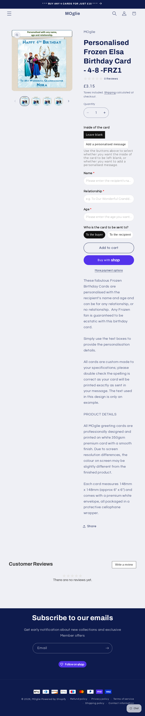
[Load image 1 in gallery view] (24, 101)
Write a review (124, 564)
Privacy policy (100, 699)
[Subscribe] (107, 648)
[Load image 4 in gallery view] (58, 101)
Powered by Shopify (53, 699)
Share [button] (91, 526)
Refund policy (78, 699)
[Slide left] (15, 101)
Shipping (110, 92)
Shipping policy (94, 703)
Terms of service (123, 699)
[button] (9, 13)
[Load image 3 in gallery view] (47, 101)
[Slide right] (68, 101)
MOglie (36, 699)
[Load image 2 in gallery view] (35, 101)
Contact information (121, 703)
